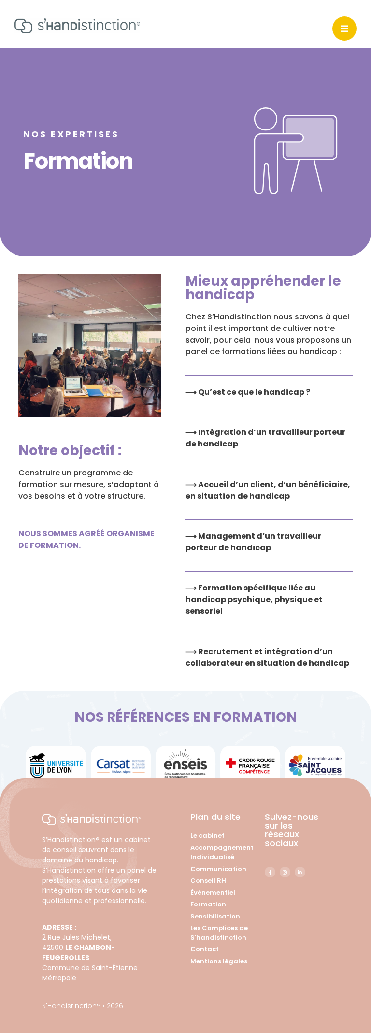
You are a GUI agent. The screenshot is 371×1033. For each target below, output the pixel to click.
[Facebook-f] (270, 872)
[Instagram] (285, 872)
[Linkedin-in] (300, 872)
